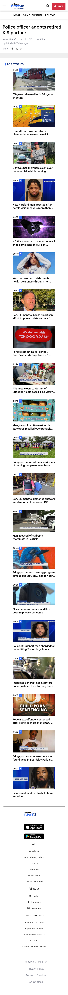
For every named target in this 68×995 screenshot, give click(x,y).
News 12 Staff (9, 39)
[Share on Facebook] (12, 49)
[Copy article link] (21, 49)
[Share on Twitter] (16, 49)
